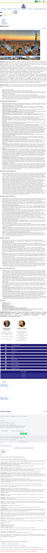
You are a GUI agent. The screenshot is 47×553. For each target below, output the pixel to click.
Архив (45, 411)
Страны (3, 19)
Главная (3, 18)
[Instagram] (23, 434)
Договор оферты (4, 430)
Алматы (4, 381)
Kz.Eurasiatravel (23, 6)
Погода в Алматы (3, 384)
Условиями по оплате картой (13, 543)
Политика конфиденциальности (18, 430)
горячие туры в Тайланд (19, 427)
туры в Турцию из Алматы (9, 427)
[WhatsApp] (21, 434)
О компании (2, 416)
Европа (3, 20)
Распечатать (44, 28)
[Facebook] (26, 434)
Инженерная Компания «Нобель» (19, 437)
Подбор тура (25, 416)
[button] (39, 30)
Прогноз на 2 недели (4, 386)
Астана (4, 382)
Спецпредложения (13, 416)
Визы (21, 416)
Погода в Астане (3, 397)
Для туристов (7, 416)
